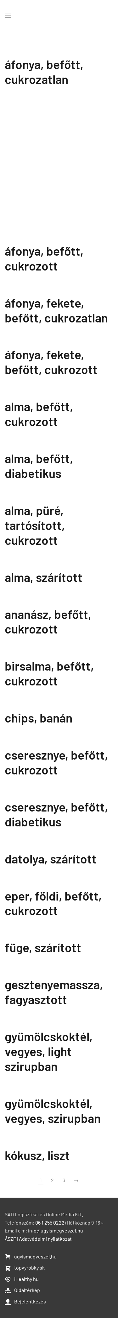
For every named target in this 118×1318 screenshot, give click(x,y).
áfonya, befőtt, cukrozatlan (44, 71)
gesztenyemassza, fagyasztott (54, 992)
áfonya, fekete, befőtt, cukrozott (51, 362)
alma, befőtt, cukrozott (39, 414)
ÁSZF (10, 1239)
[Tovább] (76, 1180)
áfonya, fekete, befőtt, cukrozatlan (56, 310)
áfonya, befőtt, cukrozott (44, 258)
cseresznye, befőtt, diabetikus (56, 814)
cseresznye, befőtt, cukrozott (56, 762)
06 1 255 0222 (50, 1222)
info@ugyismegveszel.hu (55, 1230)
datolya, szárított (51, 858)
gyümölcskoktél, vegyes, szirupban (53, 1110)
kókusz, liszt (37, 1155)
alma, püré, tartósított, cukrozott (35, 525)
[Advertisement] (59, 171)
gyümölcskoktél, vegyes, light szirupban (49, 1051)
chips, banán (38, 717)
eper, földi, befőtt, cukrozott (53, 903)
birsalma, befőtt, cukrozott (49, 673)
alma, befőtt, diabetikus (39, 466)
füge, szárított (43, 947)
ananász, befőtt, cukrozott (48, 621)
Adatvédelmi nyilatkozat (45, 1239)
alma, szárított (43, 577)
